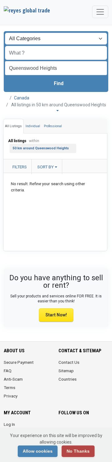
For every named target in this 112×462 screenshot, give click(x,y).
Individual (33, 126)
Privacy (10, 395)
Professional (53, 126)
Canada (21, 97)
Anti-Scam (13, 379)
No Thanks (78, 451)
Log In (9, 424)
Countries (67, 379)
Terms (9, 387)
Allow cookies (38, 451)
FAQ (8, 370)
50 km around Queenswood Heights (41, 148)
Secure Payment (19, 362)
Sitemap (66, 370)
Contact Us (68, 362)
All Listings (13, 126)
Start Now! (56, 314)
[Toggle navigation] (100, 12)
